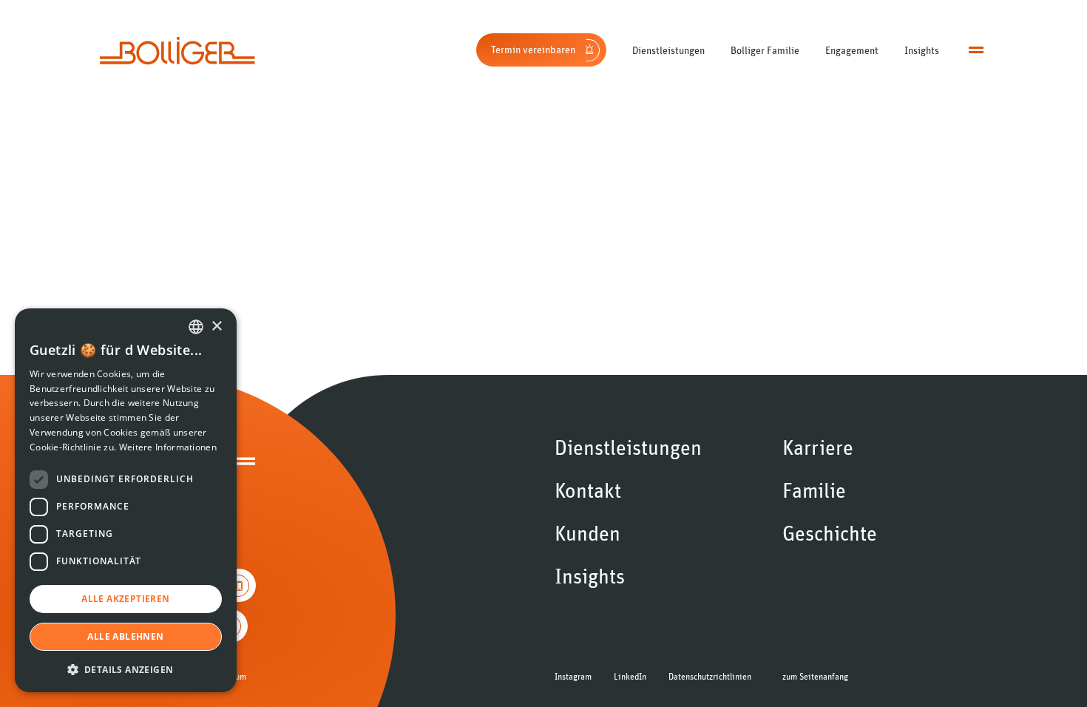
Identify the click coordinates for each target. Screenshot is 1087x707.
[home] (177, 51)
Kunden (587, 534)
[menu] (976, 50)
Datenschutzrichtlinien (709, 676)
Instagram (573, 676)
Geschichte (829, 534)
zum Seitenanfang (815, 676)
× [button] (216, 326)
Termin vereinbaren (533, 49)
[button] (126, 668)
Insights (921, 50)
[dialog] (126, 500)
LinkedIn (630, 676)
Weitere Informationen (168, 447)
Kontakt (588, 491)
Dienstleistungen (668, 50)
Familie (814, 491)
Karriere (817, 448)
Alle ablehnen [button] (125, 636)
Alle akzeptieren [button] (125, 598)
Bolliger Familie (765, 50)
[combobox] (196, 326)
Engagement (851, 50)
